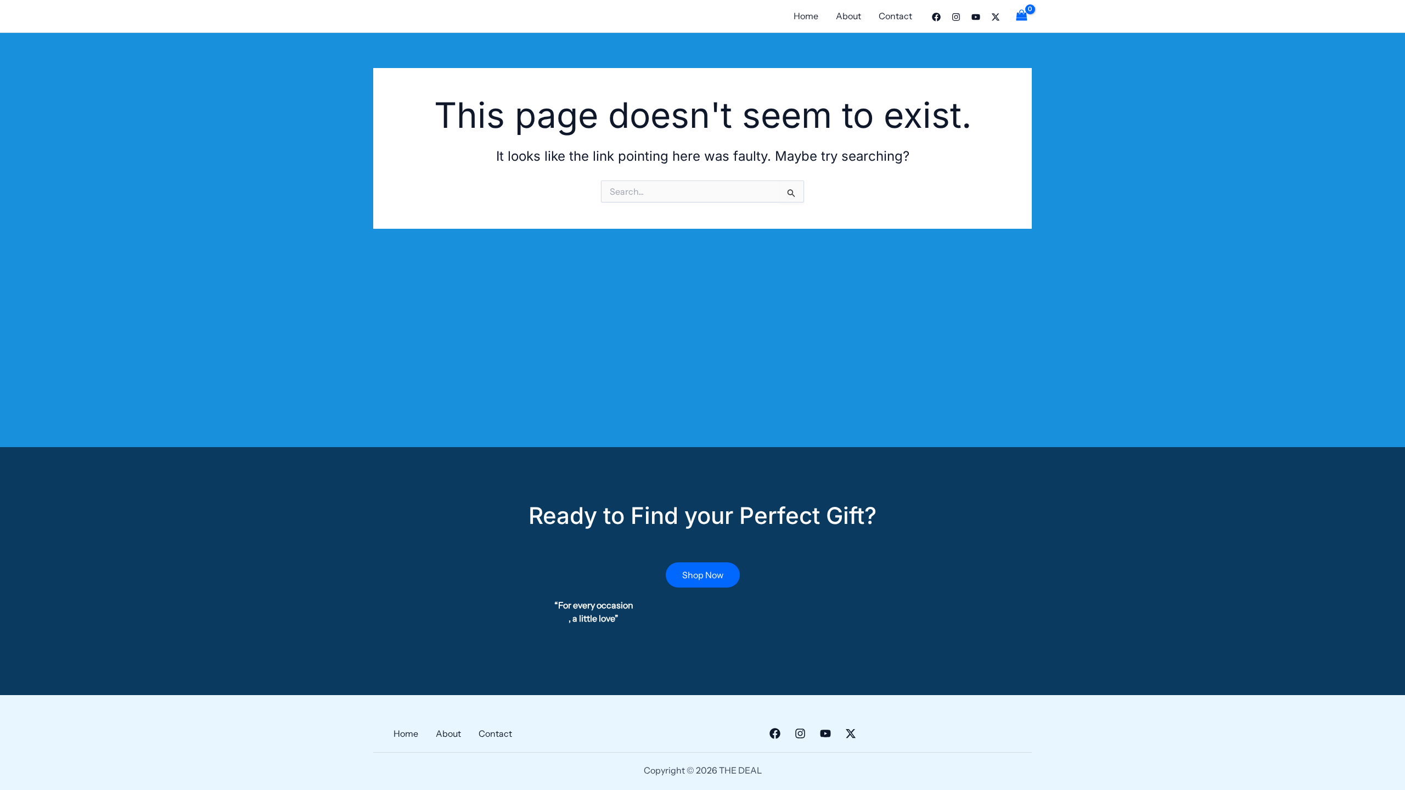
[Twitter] (995, 17)
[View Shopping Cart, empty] (1021, 16)
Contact (895, 15)
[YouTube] (975, 17)
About (848, 15)
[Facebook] (936, 17)
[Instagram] (956, 17)
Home (806, 15)
